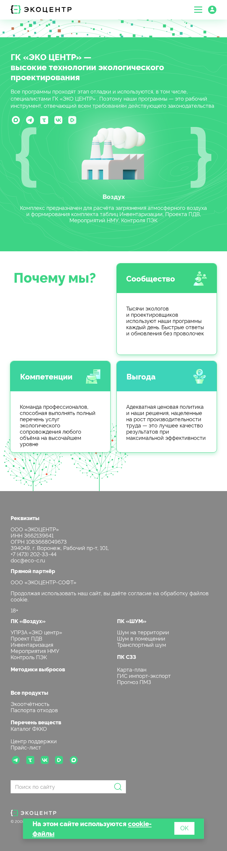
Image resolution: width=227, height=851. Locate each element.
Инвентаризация (32, 644)
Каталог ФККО (29, 728)
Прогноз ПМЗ (134, 681)
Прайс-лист (26, 747)
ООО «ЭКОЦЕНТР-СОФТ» (43, 581)
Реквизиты (25, 518)
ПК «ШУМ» (131, 621)
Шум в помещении (141, 638)
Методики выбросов (38, 669)
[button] (198, 10)
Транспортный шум (141, 644)
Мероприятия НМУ (35, 650)
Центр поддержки (34, 740)
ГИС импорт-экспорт (144, 675)
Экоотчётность (30, 703)
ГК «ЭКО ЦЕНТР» (46, 56)
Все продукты (29, 692)
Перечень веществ (36, 722)
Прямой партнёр (33, 571)
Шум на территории (143, 632)
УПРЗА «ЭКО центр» (36, 632)
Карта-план (131, 669)
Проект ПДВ (26, 638)
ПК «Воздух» (28, 621)
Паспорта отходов (34, 709)
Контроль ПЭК (29, 656)
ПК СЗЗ (126, 656)
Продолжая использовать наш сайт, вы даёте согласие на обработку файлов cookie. (110, 596)
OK (184, 827)
